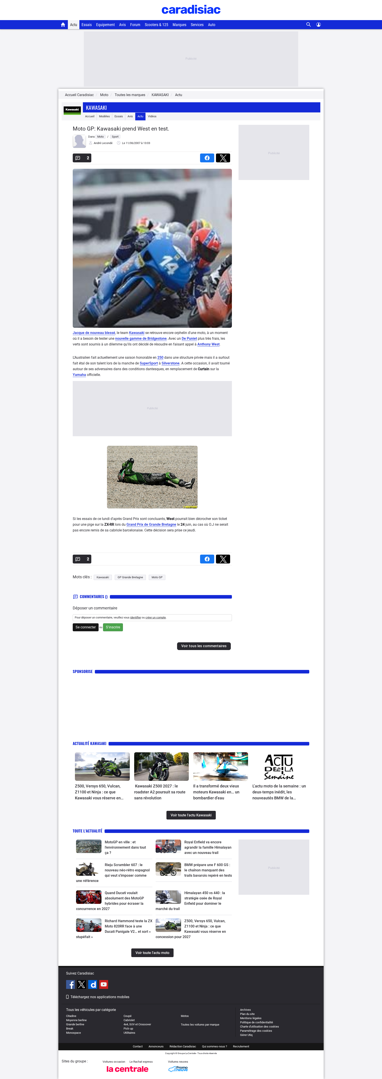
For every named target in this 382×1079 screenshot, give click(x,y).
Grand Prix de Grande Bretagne (151, 524)
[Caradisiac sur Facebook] (71, 985)
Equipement (105, 24)
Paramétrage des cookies (256, 1030)
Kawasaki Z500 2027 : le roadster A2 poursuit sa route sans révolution (159, 792)
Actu (73, 24)
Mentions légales (251, 1018)
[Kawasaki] (72, 116)
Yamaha (79, 375)
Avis (122, 24)
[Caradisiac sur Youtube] (103, 985)
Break (69, 1028)
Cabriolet (129, 1020)
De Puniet (189, 338)
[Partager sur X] (224, 156)
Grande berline (75, 1024)
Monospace (73, 1032)
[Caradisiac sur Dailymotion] (93, 985)
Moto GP (157, 577)
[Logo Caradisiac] (191, 17)
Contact (138, 1046)
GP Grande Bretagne (130, 577)
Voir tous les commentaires (204, 646)
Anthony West (208, 344)
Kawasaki (96, 107)
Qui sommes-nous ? (214, 1046)
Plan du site (247, 1014)
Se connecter (86, 627)
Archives (245, 1009)
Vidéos (152, 116)
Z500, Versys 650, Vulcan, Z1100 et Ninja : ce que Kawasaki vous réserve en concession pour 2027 (98, 792)
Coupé (128, 1016)
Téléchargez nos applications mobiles (100, 997)
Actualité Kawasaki (89, 743)
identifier (135, 617)
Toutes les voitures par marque (200, 1024)
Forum (135, 24)
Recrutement (241, 1046)
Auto (211, 24)
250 (160, 357)
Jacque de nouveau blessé (94, 333)
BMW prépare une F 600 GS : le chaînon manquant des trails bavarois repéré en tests (208, 870)
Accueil (89, 116)
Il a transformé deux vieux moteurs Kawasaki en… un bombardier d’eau (216, 792)
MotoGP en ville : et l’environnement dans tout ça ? (125, 847)
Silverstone (171, 363)
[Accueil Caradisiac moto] (63, 24)
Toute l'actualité (87, 831)
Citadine (71, 1016)
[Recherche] (309, 24)
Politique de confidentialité (256, 1022)
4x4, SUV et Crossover (137, 1024)
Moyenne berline (76, 1020)
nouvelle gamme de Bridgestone (141, 338)
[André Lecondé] (79, 147)
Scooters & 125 (156, 24)
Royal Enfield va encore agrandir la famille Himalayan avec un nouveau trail (207, 847)
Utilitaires (129, 1032)
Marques (179, 24)
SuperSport (149, 363)
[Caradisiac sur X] (82, 985)
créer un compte (155, 617)
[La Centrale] (127, 1073)
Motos (185, 1016)
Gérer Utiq (246, 1035)
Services (197, 24)
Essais (87, 24)
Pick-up (128, 1028)
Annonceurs (156, 1046)
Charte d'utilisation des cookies (259, 1026)
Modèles (104, 116)
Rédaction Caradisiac (183, 1046)
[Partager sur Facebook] (208, 156)
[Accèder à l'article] (102, 766)
